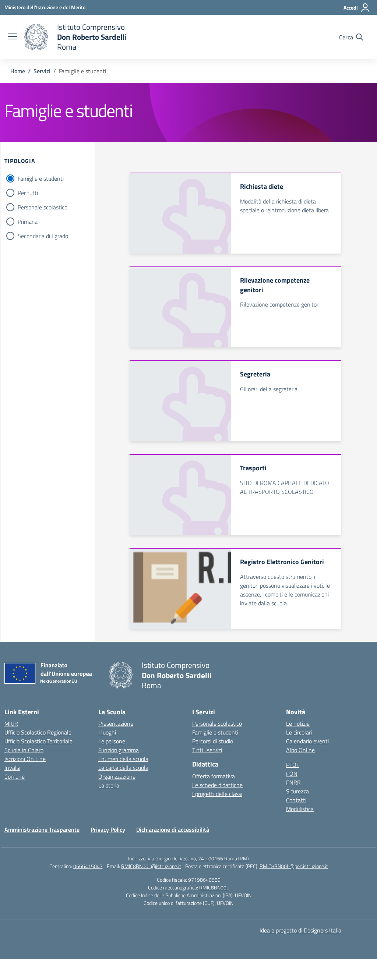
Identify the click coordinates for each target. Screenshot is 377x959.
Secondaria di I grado (43, 235)
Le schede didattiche (217, 785)
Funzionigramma (118, 750)
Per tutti (28, 192)
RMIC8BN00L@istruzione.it (151, 866)
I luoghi (107, 732)
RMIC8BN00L (214, 887)
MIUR (11, 723)
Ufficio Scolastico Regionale (37, 732)
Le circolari (299, 732)
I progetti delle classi (217, 793)
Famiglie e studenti (41, 178)
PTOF (292, 764)
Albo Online (300, 750)
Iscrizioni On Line (25, 758)
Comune (14, 776)
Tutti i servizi (207, 750)
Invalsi (12, 767)
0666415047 (88, 866)
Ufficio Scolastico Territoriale (38, 741)
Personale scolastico (42, 207)
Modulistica (300, 808)
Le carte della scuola (123, 767)
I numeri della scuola (123, 758)
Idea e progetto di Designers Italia (300, 930)
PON (291, 773)
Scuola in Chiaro (23, 750)
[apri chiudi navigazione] (12, 37)
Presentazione (115, 723)
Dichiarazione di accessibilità (172, 829)
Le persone (111, 741)
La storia (108, 785)
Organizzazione (116, 776)
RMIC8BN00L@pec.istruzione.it (294, 866)
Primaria (28, 221)
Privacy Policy (108, 829)
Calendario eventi (307, 741)
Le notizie (298, 723)
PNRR (293, 782)
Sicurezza (297, 791)
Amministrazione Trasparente (42, 829)
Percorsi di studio (212, 741)
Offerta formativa (213, 776)
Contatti (296, 800)
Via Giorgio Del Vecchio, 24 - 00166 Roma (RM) (198, 858)
